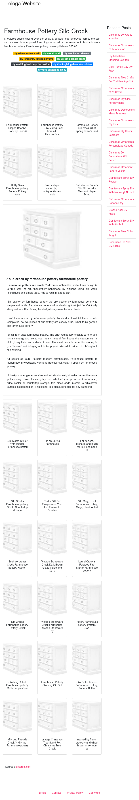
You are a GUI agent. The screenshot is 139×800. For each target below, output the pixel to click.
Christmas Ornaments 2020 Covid (121, 90)
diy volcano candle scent (71, 58)
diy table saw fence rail (27, 53)
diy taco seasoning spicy (52, 69)
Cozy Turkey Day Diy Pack (120, 68)
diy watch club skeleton (77, 53)
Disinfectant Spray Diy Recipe (121, 179)
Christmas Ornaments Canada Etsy (121, 201)
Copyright (94, 792)
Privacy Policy (75, 792)
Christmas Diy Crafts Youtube (120, 36)
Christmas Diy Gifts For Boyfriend (119, 100)
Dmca (42, 792)
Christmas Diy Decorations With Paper (118, 156)
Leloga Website (23, 3)
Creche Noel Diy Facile (118, 211)
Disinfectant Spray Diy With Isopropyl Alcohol (121, 190)
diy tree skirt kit (51, 53)
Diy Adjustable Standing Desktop (119, 58)
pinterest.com (23, 766)
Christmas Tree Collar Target (121, 233)
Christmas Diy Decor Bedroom (120, 133)
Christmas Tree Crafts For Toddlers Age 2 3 (121, 79)
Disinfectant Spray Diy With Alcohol (121, 222)
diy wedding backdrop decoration (31, 64)
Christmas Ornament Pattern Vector (120, 169)
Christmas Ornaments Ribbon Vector (121, 47)
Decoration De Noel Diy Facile (120, 244)
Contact (56, 792)
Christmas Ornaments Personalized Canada (121, 143)
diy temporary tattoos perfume (36, 58)
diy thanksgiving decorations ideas (72, 64)
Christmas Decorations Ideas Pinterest (122, 111)
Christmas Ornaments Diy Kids (121, 122)
